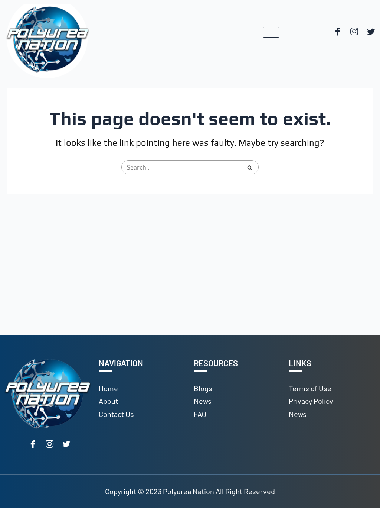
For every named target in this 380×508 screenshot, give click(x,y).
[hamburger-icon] (271, 32)
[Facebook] (337, 32)
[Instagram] (354, 32)
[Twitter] (370, 32)
